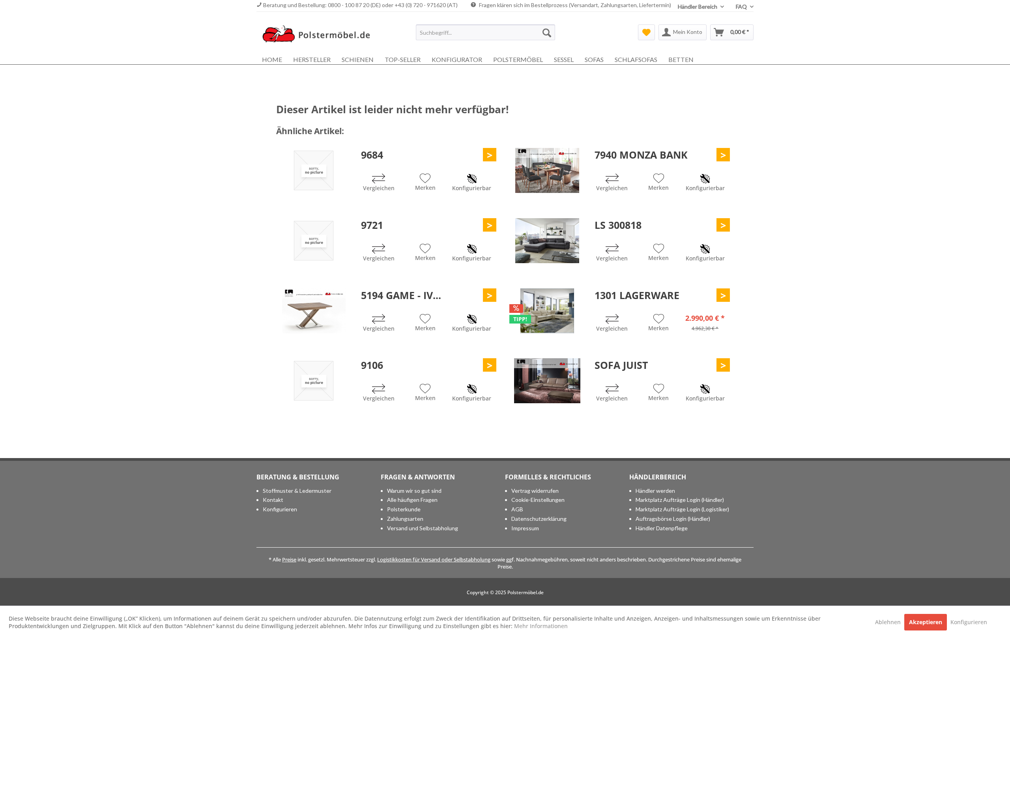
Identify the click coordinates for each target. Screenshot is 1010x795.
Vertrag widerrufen (535, 490)
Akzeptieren (925, 622)
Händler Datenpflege (662, 528)
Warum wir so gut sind (414, 490)
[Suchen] (547, 32)
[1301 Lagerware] (547, 310)
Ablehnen (888, 622)
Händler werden (655, 490)
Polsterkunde (404, 509)
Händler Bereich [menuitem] (698, 6)
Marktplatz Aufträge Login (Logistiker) (682, 509)
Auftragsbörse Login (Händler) (673, 518)
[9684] (313, 170)
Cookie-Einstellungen (538, 499)
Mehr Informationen (541, 626)
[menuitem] (485, 32)
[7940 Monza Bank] (547, 170)
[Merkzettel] (646, 32)
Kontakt (273, 499)
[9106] (313, 380)
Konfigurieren (280, 509)
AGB (517, 509)
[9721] (313, 240)
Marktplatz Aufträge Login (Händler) (680, 499)
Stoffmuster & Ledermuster (297, 490)
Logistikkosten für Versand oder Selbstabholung (433, 559)
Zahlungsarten (405, 518)
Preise (289, 559)
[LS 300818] (547, 240)
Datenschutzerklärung (539, 518)
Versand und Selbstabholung (422, 528)
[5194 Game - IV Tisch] (313, 310)
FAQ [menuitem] (742, 6)
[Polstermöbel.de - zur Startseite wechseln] (320, 34)
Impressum (525, 528)
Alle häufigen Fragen (412, 499)
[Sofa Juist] (547, 380)
